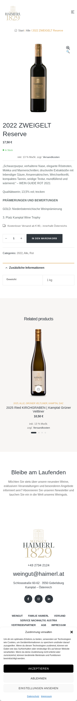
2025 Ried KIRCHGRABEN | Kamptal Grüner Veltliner (38, 409)
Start (21, 30)
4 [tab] (45, 432)
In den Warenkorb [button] (38, 389)
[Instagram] (39, 599)
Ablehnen (39, 678)
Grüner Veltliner (36, 403)
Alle (28, 30)
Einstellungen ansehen (38, 688)
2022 (20, 253)
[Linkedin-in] (49, 599)
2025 (15, 403)
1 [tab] (33, 432)
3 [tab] (42, 432)
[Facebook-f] (28, 599)
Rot (32, 253)
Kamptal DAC (56, 403)
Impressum (46, 696)
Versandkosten (51, 157)
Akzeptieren (38, 668)
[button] (71, 632)
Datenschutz (33, 696)
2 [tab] (39, 432)
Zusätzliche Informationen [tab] (26, 267)
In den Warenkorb (44, 238)
